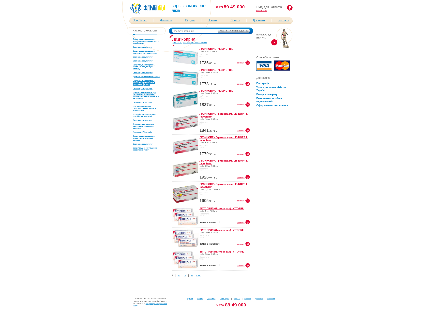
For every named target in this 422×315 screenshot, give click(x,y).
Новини (212, 20)
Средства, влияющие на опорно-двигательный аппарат (143, 138)
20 (185, 275)
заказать (240, 63)
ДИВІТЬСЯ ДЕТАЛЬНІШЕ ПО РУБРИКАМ (189, 43)
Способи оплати (267, 57)
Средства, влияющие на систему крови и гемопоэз (145, 52)
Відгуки (190, 20)
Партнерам (224, 299)
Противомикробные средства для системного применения (144, 108)
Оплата (235, 20)
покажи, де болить (263, 36)
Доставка (259, 20)
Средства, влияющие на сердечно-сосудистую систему (143, 67)
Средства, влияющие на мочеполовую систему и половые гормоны (144, 83)
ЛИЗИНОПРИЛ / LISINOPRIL (216, 48)
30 (192, 275)
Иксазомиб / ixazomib (142, 132)
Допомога (166, 20)
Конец (198, 275)
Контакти (283, 20)
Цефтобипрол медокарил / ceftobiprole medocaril (145, 115)
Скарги (200, 299)
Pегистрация (261, 11)
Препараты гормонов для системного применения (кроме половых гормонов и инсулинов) (146, 95)
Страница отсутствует (142, 47)
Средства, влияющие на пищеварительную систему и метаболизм (146, 41)
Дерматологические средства (146, 77)
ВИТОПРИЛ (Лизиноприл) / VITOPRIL (221, 208)
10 (179, 275)
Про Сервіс (140, 20)
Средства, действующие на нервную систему (145, 149)
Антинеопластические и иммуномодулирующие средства (143, 126)
